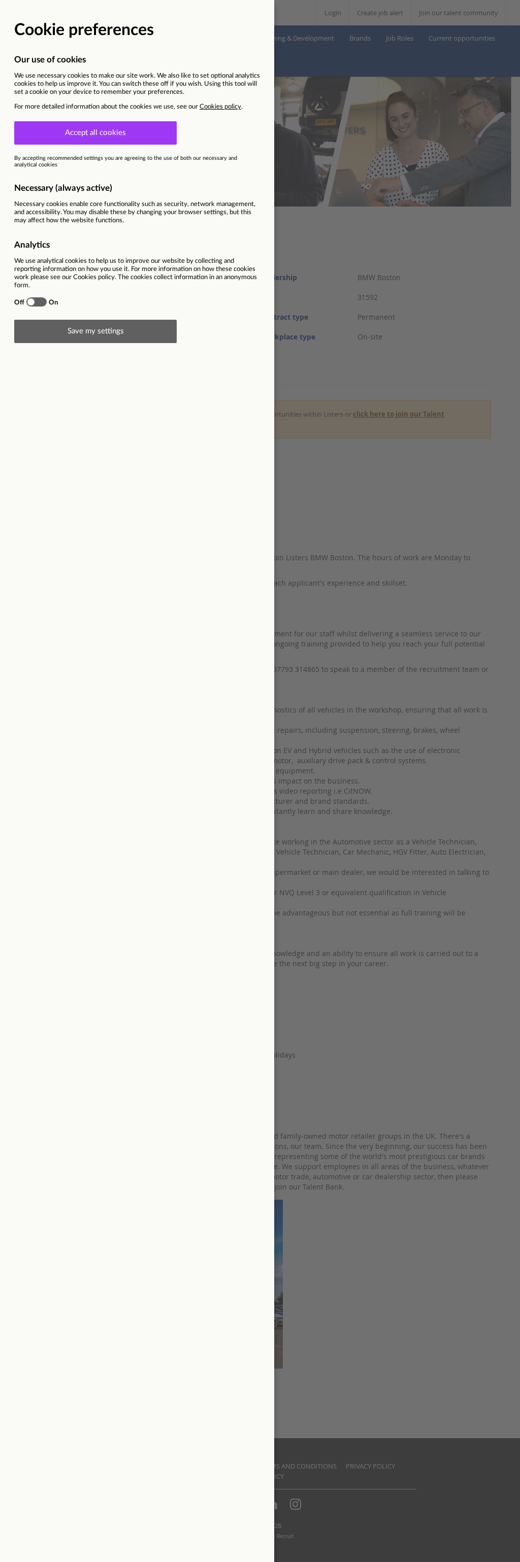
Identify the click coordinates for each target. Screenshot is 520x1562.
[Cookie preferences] (260, 781)
